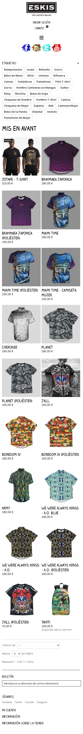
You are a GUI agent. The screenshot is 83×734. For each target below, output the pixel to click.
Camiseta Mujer (68, 105)
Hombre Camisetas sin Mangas (36, 87)
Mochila (20, 93)
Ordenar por (9, 645)
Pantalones (43, 81)
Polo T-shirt (62, 81)
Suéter (64, 87)
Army (6, 508)
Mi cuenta (9, 710)
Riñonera (59, 75)
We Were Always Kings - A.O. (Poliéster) (60, 567)
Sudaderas (25, 81)
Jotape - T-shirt (15, 179)
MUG (30, 75)
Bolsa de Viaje (39, 93)
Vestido (52, 111)
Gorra (8, 87)
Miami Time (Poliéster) (20, 290)
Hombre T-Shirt (46, 99)
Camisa (65, 99)
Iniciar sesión (41, 22)
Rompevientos (13, 69)
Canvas (8, 81)
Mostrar (6, 653)
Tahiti (46, 622)
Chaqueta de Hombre (18, 99)
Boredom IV (11, 454)
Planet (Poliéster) (17, 400)
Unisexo (43, 75)
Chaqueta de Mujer (16, 105)
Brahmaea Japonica (57, 179)
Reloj (7, 93)
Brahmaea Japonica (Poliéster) (17, 235)
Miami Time (50, 233)
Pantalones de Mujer (17, 117)
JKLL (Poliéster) (15, 622)
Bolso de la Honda (15, 111)
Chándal (37, 111)
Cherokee (9, 347)
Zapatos (38, 105)
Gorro (58, 69)
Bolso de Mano (13, 75)
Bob (51, 105)
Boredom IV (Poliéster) (60, 454)
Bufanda (44, 69)
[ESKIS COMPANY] (41, 9)
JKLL (45, 400)
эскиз (30, 69)
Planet (47, 347)
